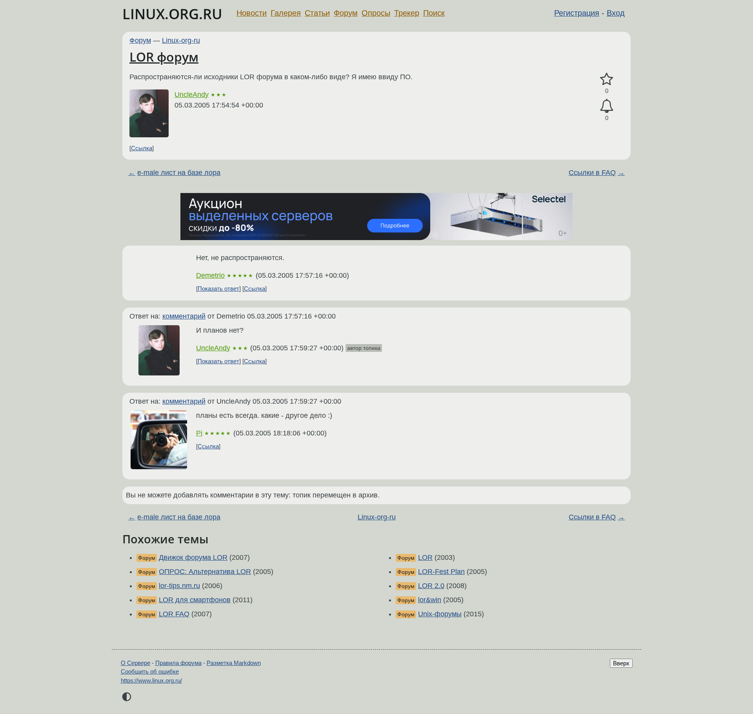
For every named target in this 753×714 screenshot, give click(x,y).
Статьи (317, 13)
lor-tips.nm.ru (179, 586)
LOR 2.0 (431, 586)
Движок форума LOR (193, 557)
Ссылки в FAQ (592, 173)
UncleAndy (192, 94)
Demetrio (210, 275)
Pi (199, 433)
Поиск (434, 13)
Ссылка (141, 148)
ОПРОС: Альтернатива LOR (205, 572)
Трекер (406, 13)
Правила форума (178, 662)
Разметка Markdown (234, 662)
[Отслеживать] (607, 106)
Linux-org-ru (181, 40)
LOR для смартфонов (195, 600)
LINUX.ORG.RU (172, 14)
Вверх (621, 663)
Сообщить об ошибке (150, 671)
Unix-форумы (440, 614)
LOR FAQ (174, 614)
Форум (346, 13)
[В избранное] (607, 79)
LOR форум (163, 56)
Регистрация (576, 13)
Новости (251, 13)
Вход (616, 13)
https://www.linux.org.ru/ (151, 680)
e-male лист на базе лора (178, 173)
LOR (425, 557)
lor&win (429, 600)
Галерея (286, 13)
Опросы (376, 13)
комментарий (184, 316)
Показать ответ (218, 288)
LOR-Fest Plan (441, 572)
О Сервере (135, 662)
